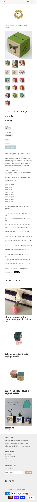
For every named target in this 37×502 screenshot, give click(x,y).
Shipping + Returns (10, 456)
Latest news (9, 438)
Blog (6, 458)
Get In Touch (8, 454)
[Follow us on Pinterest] (10, 482)
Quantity (7, 139)
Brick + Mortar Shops (10, 460)
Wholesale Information (10, 463)
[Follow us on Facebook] (6, 482)
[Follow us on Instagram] (13, 482)
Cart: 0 (31, 2)
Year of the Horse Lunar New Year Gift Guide (17, 440)
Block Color (8, 132)
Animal (6, 126)
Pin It (22, 272)
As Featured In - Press (10, 465)
